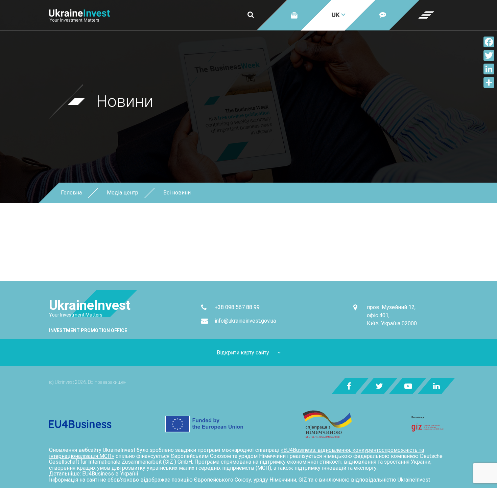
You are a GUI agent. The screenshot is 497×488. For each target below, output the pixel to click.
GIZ (169, 462)
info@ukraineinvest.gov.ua (245, 321)
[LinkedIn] (489, 69)
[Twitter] (489, 55)
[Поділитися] (489, 82)
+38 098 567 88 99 (237, 307)
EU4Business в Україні (110, 473)
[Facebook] (489, 42)
